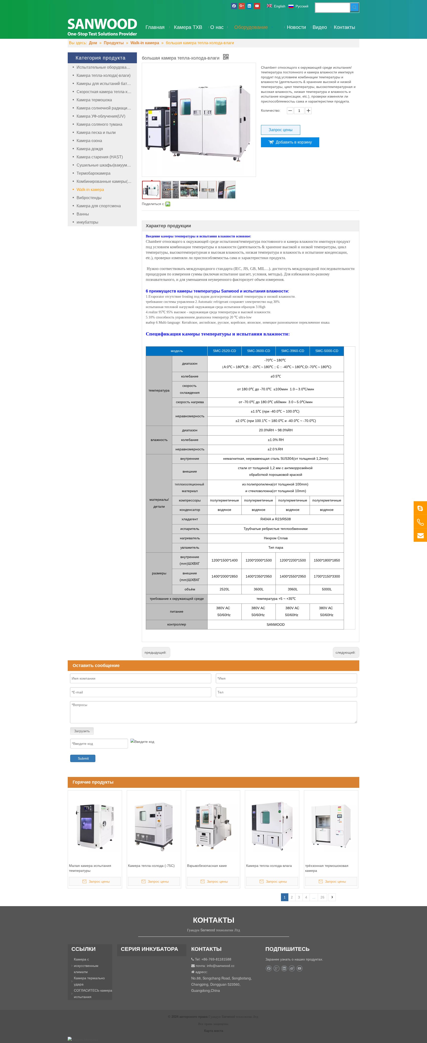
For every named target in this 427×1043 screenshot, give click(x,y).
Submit (83, 758)
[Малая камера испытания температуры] (95, 826)
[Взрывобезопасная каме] (213, 826)
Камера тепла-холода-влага (269, 866)
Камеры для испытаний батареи (106, 84)
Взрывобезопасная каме (207, 866)
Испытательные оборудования (105, 67)
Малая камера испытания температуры (90, 868)
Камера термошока (94, 100)
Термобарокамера (93, 173)
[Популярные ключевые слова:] (354, 7)
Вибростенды (89, 198)
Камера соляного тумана (99, 124)
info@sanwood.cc (221, 966)
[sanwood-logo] (102, 27)
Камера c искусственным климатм (86, 965)
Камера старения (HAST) (100, 157)
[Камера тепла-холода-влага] (272, 826)
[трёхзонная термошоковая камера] (331, 826)
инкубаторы (87, 222)
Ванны (83, 214)
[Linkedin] (249, 6)
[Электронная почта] (420, 535)
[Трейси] (420, 508)
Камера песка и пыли (96, 132)
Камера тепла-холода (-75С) (151, 866)
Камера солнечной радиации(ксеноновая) (107, 108)
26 (322, 897)
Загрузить (82, 731)
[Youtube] (257, 6)
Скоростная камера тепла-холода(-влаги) (107, 92)
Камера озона (89, 141)
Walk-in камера (90, 190)
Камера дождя (90, 149)
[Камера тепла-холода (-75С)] (154, 826)
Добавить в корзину (294, 142)
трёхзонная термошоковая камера (326, 868)
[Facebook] (234, 6)
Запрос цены (281, 130)
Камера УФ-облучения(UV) (101, 116)
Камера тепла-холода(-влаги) (103, 75)
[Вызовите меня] (420, 522)
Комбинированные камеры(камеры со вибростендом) (107, 181)
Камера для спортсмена (99, 206)
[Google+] (242, 6)
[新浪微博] (292, 968)
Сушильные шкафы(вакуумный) (106, 165)
